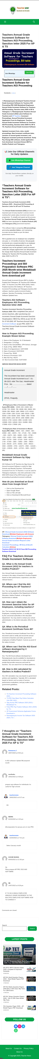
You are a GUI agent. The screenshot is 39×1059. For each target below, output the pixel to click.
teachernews (14, 795)
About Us (9, 1048)
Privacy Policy (28, 1048)
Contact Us (18, 1048)
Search (4, 925)
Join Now (29, 72)
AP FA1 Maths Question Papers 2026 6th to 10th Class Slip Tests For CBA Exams (14, 988)
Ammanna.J (12, 750)
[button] (34, 22)
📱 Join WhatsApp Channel (19, 160)
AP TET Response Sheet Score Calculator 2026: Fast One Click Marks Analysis (18, 962)
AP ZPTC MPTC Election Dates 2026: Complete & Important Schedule (13, 969)
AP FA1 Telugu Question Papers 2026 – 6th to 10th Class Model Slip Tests (13, 998)
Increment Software (9, 324)
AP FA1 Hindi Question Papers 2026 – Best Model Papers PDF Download (13, 979)
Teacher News (26, 1056)
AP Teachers (16, 116)
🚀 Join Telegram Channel (19, 167)
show (13, 93)
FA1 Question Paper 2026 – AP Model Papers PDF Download (13, 1007)
